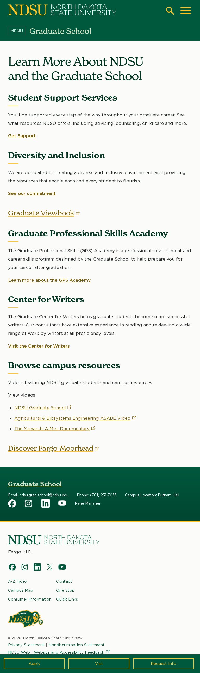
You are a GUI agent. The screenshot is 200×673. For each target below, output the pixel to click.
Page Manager (88, 503)
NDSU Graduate (40, 407)
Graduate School (35, 484)
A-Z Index (17, 581)
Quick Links (67, 599)
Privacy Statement (26, 645)
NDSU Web (19, 652)
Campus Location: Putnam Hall (152, 495)
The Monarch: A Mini (52, 428)
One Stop (65, 590)
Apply (34, 663)
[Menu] (18, 31)
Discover (50, 448)
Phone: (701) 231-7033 (97, 495)
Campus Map (20, 590)
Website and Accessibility (69, 652)
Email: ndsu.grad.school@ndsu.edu (38, 495)
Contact (64, 581)
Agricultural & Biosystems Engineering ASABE (72, 418)
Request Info (163, 663)
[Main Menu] (185, 10)
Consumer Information (30, 599)
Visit (99, 663)
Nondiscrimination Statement (76, 645)
